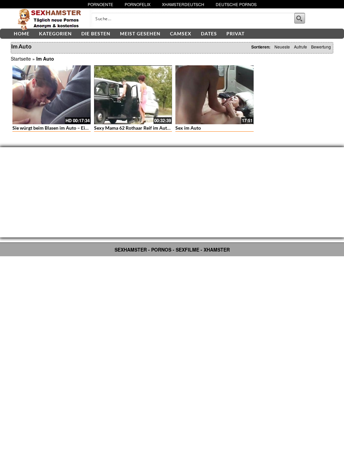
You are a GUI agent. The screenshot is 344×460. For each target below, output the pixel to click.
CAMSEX (180, 33)
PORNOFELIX (137, 4)
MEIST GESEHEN (140, 33)
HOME (22, 33)
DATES (209, 33)
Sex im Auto (188, 128)
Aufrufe (300, 47)
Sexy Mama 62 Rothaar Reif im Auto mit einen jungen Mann (156, 128)
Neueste (282, 47)
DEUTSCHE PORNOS (236, 4)
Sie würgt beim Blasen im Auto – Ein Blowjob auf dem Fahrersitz (79, 128)
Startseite (21, 58)
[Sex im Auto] (214, 94)
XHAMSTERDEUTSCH (183, 4)
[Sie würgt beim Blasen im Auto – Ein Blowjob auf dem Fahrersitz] (51, 94)
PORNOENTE (100, 4)
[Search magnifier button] (299, 18)
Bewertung (321, 47)
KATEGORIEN (55, 33)
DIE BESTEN (96, 33)
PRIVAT (235, 33)
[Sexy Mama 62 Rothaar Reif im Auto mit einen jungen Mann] (133, 94)
